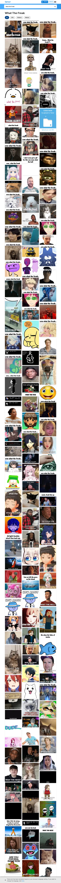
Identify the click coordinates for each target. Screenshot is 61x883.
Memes (27, 17)
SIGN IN (51, 1)
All (7, 17)
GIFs (12, 17)
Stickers (19, 17)
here (23, 881)
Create (45, 1)
